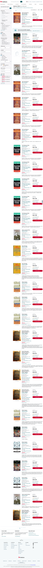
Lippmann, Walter (25, 14)
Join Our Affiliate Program (14, 545)
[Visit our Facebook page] (33, 544)
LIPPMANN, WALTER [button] (19, 7)
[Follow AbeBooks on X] (33, 546)
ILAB (30, 364)
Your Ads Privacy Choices (21, 550)
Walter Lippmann (24, 51)
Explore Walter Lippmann (36, 30)
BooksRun (25, 41)
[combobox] (15, 1)
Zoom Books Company (27, 417)
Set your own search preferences (34, 535)
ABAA (28, 364)
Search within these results (5, 6)
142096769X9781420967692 (26, 39)
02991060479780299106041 (26, 19)
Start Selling (41, 4)
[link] (41, 9)
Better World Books (26, 271)
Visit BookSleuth (17, 536)
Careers (19, 546)
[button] (14, 10)
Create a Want (3, 536)
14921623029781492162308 (26, 448)
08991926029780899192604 (26, 338)
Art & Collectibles (23, 4)
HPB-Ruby (25, 468)
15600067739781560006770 (26, 183)
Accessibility (19, 553)
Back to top (21, 540)
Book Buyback (12, 546)
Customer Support (28, 545)
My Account (34, 1)
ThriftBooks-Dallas (26, 105)
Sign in (30, 1)
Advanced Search (2, 4)
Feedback (42, 201)
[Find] (21, 1)
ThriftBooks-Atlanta (27, 205)
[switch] (1, 65)
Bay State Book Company (27, 304)
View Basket (5, 549)
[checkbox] (1, 24)
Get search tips (31, 532)
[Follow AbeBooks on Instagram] (33, 548)
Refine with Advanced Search (28, 7)
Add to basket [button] (37, 57)
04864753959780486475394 (26, 69)
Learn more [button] (2, 83)
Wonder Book (26, 321)
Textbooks (30, 4)
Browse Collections (10, 4)
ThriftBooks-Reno (26, 89)
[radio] (1, 34)
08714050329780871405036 (26, 251)
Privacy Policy (19, 549)
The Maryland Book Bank (27, 137)
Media (19, 545)
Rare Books (17, 4)
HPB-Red (25, 485)
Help (41, 1)
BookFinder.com (21, 562)
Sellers (35, 4)
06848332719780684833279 (26, 286)
